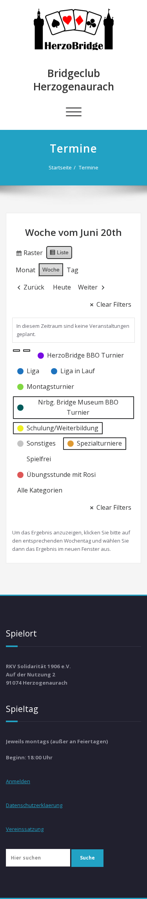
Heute (62, 287)
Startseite (60, 167)
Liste (59, 254)
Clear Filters (113, 304)
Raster (29, 254)
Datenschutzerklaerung (34, 805)
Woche (51, 269)
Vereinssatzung (25, 828)
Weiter (88, 287)
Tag (72, 270)
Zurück (34, 287)
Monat (25, 270)
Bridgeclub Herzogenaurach (73, 79)
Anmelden (18, 781)
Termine (88, 167)
